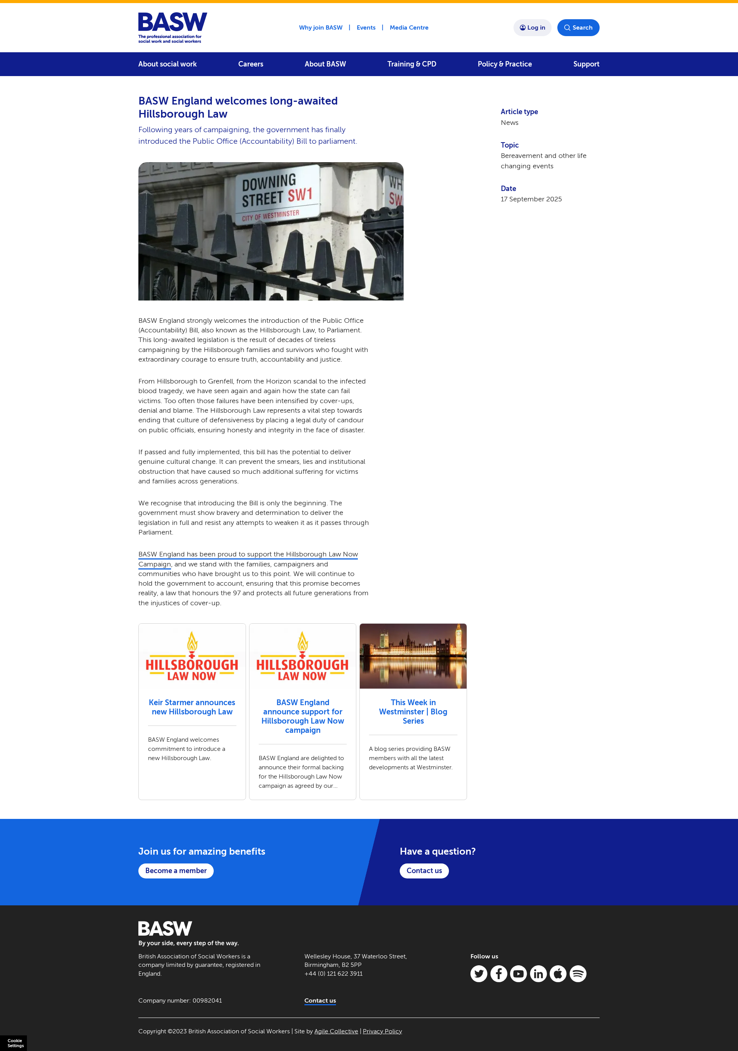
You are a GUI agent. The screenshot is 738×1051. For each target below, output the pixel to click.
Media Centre (409, 27)
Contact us (424, 871)
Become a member (176, 871)
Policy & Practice (505, 64)
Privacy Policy (382, 1031)
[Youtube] (518, 973)
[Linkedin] (538, 973)
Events (366, 27)
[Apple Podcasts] (558, 973)
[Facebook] (498, 973)
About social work (167, 64)
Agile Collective (336, 1031)
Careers (250, 64)
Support (586, 64)
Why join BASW (320, 27)
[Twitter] (478, 973)
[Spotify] (578, 973)
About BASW (325, 64)
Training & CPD (411, 64)
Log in (536, 27)
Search (583, 27)
